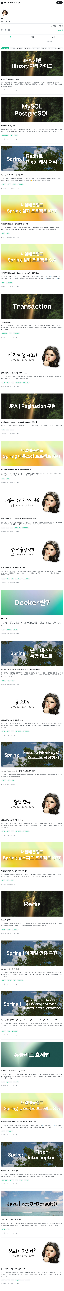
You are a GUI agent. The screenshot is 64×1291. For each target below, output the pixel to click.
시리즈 (32, 37)
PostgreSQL (5, 135)
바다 (2, 18)
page (9, 184)
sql (11, 528)
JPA (3, 429)
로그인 (59, 3)
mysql (16, 135)
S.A (3, 282)
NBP (3, 233)
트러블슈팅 (20, 184)
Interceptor (5, 1180)
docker (15, 629)
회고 (8, 233)
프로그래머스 (52, 48)
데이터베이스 (15, 929)
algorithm (8, 1082)
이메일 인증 (20, 980)
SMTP (3, 980)
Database (4, 333)
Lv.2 (60, 48)
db (11, 135)
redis (14, 184)
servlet (26, 1180)
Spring (27, 48)
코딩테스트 (35, 48)
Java (19, 48)
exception (14, 1031)
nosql (3, 929)
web (44, 48)
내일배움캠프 (9, 282)
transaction (16, 333)
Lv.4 (3, 528)
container (8, 629)
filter (21, 1180)
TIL (13, 48)
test (13, 680)
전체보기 (5, 48)
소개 (53, 37)
